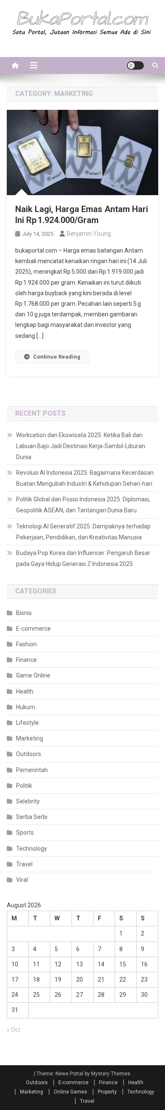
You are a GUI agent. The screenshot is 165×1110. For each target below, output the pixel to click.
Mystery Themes (110, 1074)
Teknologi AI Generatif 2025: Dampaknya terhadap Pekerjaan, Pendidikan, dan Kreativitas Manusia (83, 532)
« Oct (13, 1029)
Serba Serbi (31, 816)
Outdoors (28, 754)
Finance (26, 659)
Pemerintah (32, 770)
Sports (25, 832)
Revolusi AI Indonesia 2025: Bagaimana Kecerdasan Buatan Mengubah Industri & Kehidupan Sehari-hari (85, 478)
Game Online (33, 675)
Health (24, 691)
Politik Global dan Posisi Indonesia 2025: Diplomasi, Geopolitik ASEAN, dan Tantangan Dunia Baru (83, 505)
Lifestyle (27, 722)
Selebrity (28, 801)
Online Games (70, 1092)
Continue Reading (56, 357)
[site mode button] (135, 65)
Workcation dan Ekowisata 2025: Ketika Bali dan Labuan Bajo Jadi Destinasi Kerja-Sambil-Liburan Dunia (80, 446)
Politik (24, 785)
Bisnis (24, 612)
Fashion (26, 644)
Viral (22, 879)
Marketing (29, 738)
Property (107, 1092)
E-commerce (33, 628)
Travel (24, 864)
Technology (31, 848)
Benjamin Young (89, 233)
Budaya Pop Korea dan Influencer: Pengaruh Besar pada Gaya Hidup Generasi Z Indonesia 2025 (83, 558)
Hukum (25, 707)
